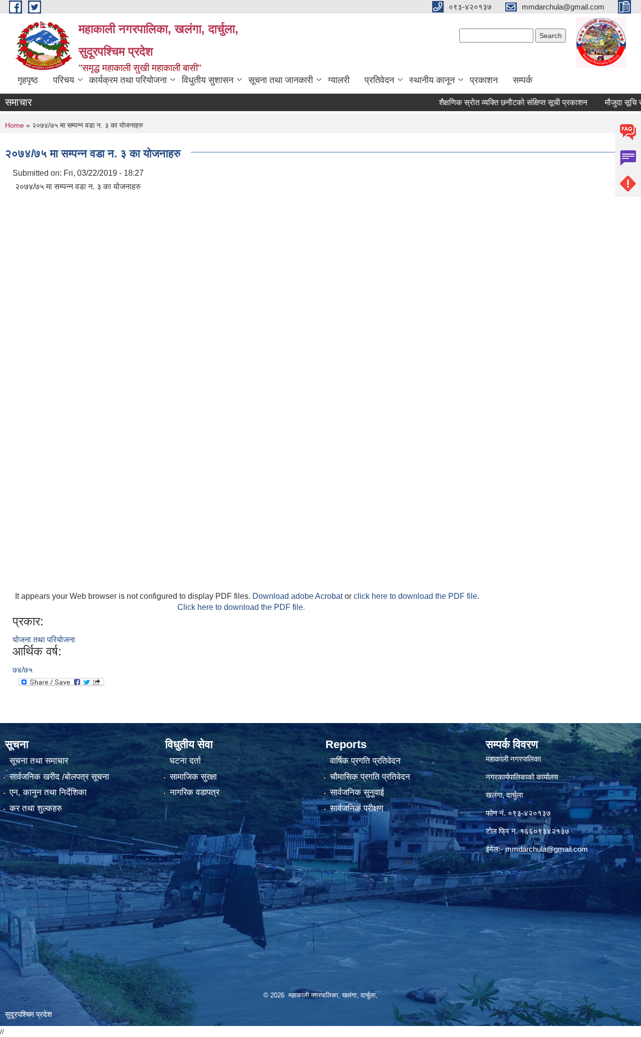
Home (14, 125)
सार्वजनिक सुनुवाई (357, 792)
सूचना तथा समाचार (39, 761)
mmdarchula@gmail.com (546, 849)
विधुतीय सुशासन (207, 80)
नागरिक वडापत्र (194, 792)
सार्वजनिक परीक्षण (356, 808)
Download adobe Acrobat (298, 596)
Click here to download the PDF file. (241, 607)
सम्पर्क (522, 80)
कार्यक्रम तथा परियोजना (128, 80)
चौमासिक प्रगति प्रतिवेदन (370, 777)
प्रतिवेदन (379, 80)
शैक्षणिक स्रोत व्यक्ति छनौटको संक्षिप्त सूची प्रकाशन (492, 102)
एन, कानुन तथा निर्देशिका (48, 792)
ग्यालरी (339, 80)
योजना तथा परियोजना (44, 639)
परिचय (63, 80)
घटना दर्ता (185, 761)
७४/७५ (23, 669)
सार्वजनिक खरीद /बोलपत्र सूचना (59, 777)
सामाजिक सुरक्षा (193, 777)
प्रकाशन (484, 80)
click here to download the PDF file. (416, 596)
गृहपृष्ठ (28, 80)
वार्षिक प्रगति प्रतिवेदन (365, 761)
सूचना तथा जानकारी (280, 80)
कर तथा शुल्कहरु (36, 808)
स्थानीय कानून (432, 80)
